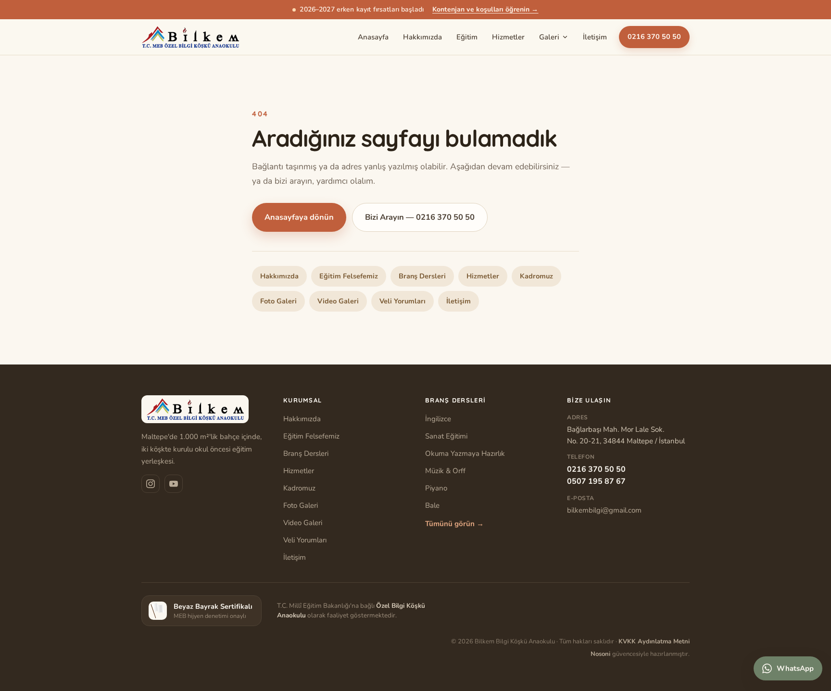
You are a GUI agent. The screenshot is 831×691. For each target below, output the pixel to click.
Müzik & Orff (445, 471)
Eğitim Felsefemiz (348, 276)
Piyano (436, 488)
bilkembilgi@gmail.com (604, 510)
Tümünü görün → (454, 523)
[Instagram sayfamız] (150, 484)
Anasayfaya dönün (299, 217)
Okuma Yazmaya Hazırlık (465, 453)
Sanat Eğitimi (446, 436)
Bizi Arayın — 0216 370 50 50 (420, 217)
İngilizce (438, 419)
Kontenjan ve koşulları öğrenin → (485, 9)
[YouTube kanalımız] (173, 484)
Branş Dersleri (422, 276)
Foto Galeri (278, 301)
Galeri (549, 37)
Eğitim (467, 37)
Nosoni (601, 654)
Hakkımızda (422, 37)
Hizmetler (508, 37)
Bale (432, 505)
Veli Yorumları (402, 301)
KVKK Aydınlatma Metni (654, 641)
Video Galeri (338, 301)
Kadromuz (536, 276)
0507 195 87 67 (596, 481)
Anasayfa (373, 37)
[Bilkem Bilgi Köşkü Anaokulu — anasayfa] (190, 37)
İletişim (595, 37)
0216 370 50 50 (654, 37)
